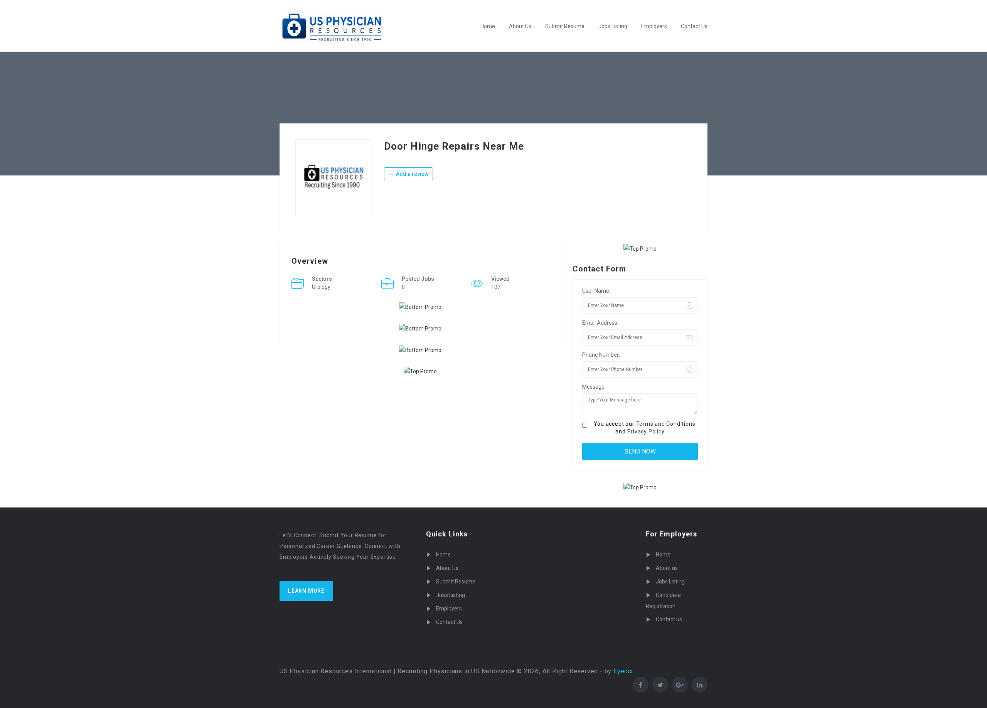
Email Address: (600, 323)
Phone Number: (601, 355)
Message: (594, 387)
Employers (654, 26)
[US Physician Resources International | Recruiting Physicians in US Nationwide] (332, 26)
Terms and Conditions (666, 424)
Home (487, 26)
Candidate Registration (663, 600)
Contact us (669, 619)
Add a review (411, 174)
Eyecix (623, 671)
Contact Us (694, 26)
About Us (520, 26)
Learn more (306, 591)
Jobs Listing (612, 26)
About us (667, 568)
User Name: (596, 291)
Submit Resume (564, 26)
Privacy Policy (646, 431)
